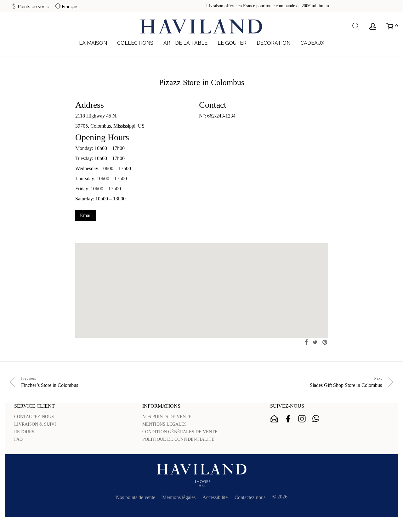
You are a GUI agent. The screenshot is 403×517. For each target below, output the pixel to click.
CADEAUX (312, 43)
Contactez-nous (250, 497)
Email (86, 215)
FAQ (18, 439)
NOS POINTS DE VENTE (166, 416)
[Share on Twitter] (315, 342)
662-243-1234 (221, 115)
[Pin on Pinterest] (325, 342)
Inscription (274, 419)
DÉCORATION (273, 43)
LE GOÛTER (232, 43)
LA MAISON (93, 43)
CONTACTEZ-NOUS (34, 416)
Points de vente (33, 6)
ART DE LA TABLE (185, 43)
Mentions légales (179, 497)
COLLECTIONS (135, 43)
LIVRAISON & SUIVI (35, 424)
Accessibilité (215, 497)
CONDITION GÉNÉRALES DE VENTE (180, 431)
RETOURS (24, 431)
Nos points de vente (135, 497)
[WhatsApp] (316, 419)
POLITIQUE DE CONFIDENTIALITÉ (178, 439)
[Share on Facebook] (306, 342)
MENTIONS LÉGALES (164, 424)
